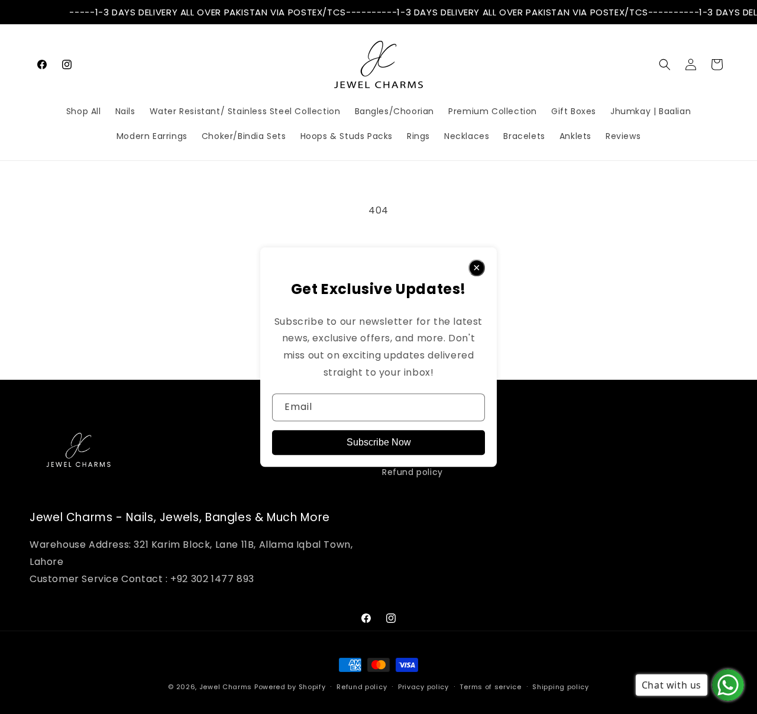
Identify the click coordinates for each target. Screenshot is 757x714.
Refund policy (412, 472)
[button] (665, 64)
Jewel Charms (225, 687)
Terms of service (490, 687)
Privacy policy (423, 687)
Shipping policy (560, 687)
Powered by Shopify (290, 687)
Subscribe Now (379, 442)
